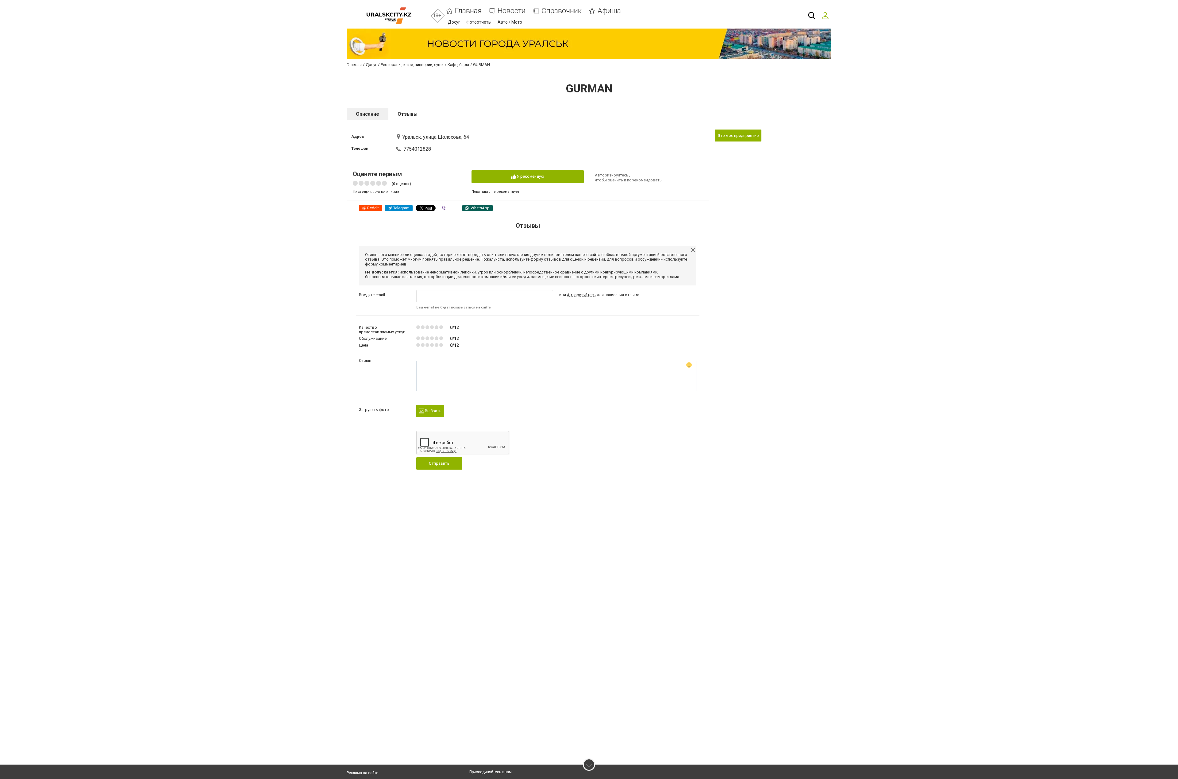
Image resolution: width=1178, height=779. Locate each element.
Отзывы (408, 114)
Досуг (454, 22)
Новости (511, 11)
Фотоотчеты (478, 22)
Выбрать (432, 411)
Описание (367, 114)
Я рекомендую (530, 176)
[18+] (389, 15)
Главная (468, 11)
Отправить (439, 463)
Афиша (609, 11)
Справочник (561, 11)
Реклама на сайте (362, 773)
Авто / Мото (510, 22)
